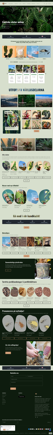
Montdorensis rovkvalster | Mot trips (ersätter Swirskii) (7, 333)
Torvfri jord (20, 247)
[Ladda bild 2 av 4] (26, 33)
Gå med (26, 227)
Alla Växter (7, 58)
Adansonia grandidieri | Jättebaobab (22, 171)
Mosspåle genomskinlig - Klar (5, 205)
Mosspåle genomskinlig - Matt (17, 205)
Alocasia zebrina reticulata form (13, 171)
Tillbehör (3, 399)
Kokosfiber (28, 247)
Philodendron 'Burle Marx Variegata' (30, 171)
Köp (39, 118)
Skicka (13, 388)
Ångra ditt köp (21, 396)
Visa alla (26, 180)
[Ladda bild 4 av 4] (28, 33)
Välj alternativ (6, 177)
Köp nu (8, 270)
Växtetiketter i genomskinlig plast (42, 205)
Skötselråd (4, 402)
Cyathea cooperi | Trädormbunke (5, 171)
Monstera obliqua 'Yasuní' (37, 171)
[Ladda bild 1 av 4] (24, 33)
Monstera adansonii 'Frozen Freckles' (46, 172)
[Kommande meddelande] (36, 1)
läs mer (8, 352)
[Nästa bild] (30, 33)
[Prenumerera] (17, 422)
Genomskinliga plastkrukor (29, 205)
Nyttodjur (44, 58)
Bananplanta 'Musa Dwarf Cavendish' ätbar (39, 248)
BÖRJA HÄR (6, 27)
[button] (11, 4)
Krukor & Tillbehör (32, 58)
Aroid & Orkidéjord (12, 247)
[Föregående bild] (22, 33)
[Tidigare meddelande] (17, 1)
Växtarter (3, 396)
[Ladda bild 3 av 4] (27, 33)
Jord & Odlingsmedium (20, 58)
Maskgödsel (44, 247)
